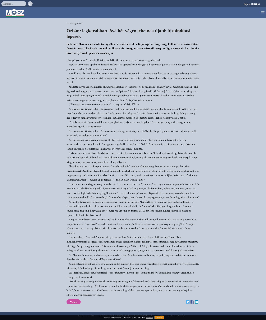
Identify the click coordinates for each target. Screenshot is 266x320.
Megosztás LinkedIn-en (196, 302)
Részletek (149, 318)
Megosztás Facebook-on (192, 302)
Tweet (188, 302)
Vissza (73, 302)
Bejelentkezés (252, 4)
